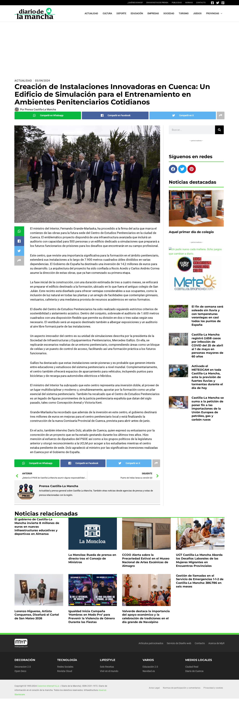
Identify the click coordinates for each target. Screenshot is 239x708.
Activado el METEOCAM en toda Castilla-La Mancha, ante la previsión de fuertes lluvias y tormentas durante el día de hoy (207, 377)
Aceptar (150, 702)
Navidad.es (149, 671)
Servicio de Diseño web (179, 643)
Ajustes (194, 702)
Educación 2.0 (150, 666)
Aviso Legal (154, 688)
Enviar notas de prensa (157, 2)
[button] (220, 13)
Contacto (201, 2)
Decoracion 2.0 (23, 666)
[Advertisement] (119, 48)
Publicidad (177, 2)
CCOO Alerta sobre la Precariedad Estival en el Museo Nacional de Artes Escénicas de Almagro (145, 560)
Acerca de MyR (216, 643)
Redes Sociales (65, 666)
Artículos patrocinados (151, 643)
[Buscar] (219, 129)
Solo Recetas (107, 666)
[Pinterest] (222, 2)
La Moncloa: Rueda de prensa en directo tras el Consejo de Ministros (92, 558)
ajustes (127, 704)
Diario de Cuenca (194, 671)
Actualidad (23, 80)
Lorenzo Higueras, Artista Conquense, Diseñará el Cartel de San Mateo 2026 (37, 615)
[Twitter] (217, 2)
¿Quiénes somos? (135, 2)
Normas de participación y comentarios (181, 688)
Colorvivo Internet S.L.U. (48, 686)
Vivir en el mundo (109, 671)
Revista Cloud (64, 671)
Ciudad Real (191, 666)
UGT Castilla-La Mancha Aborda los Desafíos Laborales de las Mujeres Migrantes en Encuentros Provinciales (199, 560)
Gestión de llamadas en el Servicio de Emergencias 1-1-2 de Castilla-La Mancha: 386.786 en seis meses (199, 581)
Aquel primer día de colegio (191, 232)
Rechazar (172, 702)
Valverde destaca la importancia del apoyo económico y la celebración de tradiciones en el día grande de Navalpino (146, 617)
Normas (189, 2)
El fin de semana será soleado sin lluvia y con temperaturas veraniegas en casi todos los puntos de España (207, 315)
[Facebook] (212, 2)
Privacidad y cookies (213, 688)
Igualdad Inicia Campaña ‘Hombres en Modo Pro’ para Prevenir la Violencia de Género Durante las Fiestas (91, 617)
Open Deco (20, 671)
